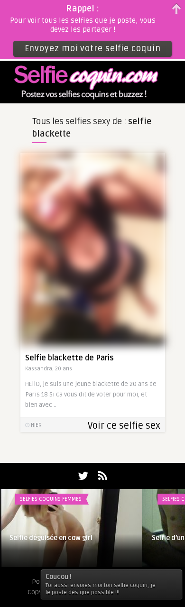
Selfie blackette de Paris (69, 358)
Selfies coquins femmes (51, 499)
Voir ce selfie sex (124, 426)
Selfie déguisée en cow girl (50, 538)
